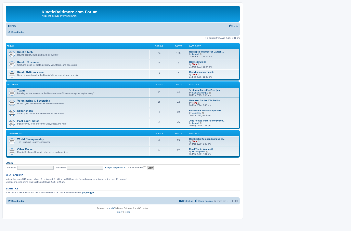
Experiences (25, 110)
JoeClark (196, 113)
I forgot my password (115, 167)
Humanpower (198, 151)
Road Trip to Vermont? (201, 149)
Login (9, 163)
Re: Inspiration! (197, 62)
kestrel (195, 54)
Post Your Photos (28, 120)
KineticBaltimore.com (30, 72)
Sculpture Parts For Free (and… (206, 90)
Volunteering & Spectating (33, 100)
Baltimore (12, 85)
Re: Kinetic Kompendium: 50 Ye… (207, 139)
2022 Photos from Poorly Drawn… (207, 120)
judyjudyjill (88, 192)
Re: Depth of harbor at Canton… (206, 51)
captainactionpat (200, 92)
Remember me (135, 167)
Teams (21, 90)
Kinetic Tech (25, 52)
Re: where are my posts (201, 72)
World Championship (30, 139)
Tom (194, 64)
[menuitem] (12, 26)
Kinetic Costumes (28, 62)
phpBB (112, 208)
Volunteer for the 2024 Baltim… (205, 100)
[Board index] (24, 13)
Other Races (14, 133)
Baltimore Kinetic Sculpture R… (206, 110)
